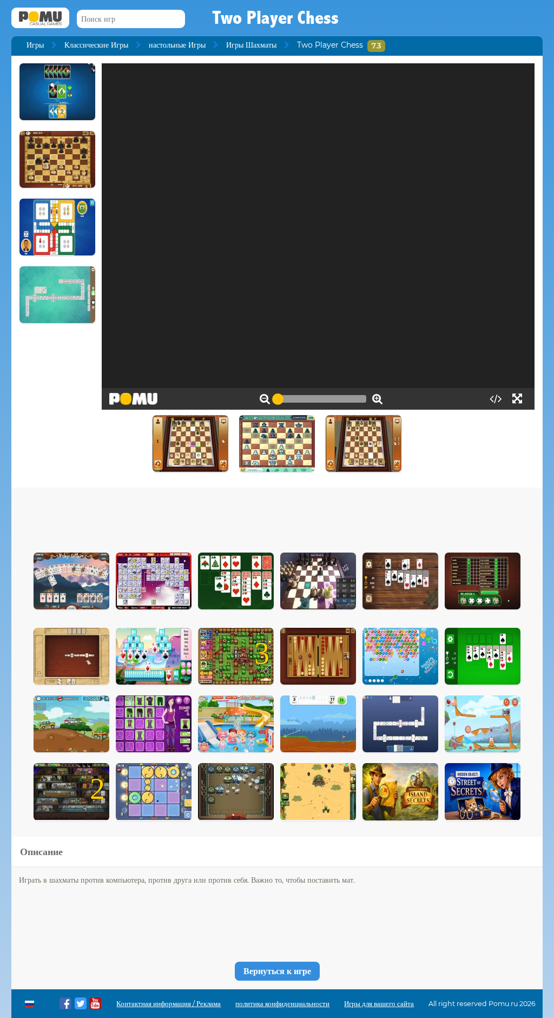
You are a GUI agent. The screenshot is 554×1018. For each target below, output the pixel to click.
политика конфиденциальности (282, 1004)
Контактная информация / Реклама (168, 1004)
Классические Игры (96, 45)
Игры (35, 45)
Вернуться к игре (277, 971)
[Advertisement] (277, 517)
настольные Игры (177, 45)
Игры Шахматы (251, 45)
